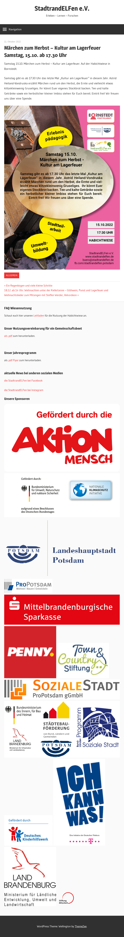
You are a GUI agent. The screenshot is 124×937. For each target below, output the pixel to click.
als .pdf (8, 335)
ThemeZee (81, 926)
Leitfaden (39, 315)
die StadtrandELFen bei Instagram (23, 390)
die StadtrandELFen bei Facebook (23, 380)
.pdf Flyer (13, 360)
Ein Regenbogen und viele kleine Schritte (29, 285)
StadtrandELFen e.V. (62, 8)
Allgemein (11, 275)
